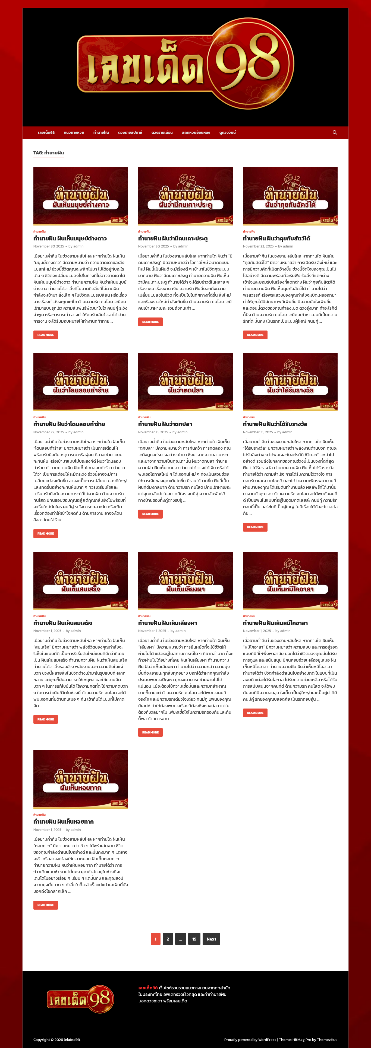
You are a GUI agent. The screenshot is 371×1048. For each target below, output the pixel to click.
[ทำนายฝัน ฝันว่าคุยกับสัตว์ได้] (290, 197)
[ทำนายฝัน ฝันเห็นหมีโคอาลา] (290, 582)
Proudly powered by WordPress (250, 1040)
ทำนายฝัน (101, 132)
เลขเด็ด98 (46, 132)
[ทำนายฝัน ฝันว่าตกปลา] (185, 383)
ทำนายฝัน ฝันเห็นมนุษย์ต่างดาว (70, 238)
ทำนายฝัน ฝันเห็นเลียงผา (167, 623)
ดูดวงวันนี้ (227, 132)
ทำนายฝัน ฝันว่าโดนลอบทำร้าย (69, 424)
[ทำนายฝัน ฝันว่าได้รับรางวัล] (290, 383)
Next (211, 939)
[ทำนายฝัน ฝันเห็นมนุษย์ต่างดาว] (80, 197)
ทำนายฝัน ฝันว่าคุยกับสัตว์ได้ (276, 238)
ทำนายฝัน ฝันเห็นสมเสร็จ (62, 623)
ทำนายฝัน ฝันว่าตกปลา (165, 424)
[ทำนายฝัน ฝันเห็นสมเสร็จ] (80, 582)
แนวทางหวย (74, 132)
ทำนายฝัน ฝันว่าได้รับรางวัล (275, 424)
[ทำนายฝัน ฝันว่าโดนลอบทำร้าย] (80, 383)
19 (194, 939)
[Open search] (335, 132)
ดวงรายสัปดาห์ (130, 132)
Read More (43, 334)
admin (78, 246)
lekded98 (72, 1040)
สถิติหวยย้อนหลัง (196, 132)
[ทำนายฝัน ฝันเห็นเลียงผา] (185, 582)
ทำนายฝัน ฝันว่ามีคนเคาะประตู (173, 238)
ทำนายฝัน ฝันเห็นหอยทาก (63, 821)
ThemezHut (327, 1040)
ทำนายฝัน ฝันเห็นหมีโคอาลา (275, 623)
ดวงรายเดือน (162, 132)
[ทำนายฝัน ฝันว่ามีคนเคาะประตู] (185, 197)
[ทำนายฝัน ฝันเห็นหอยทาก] (80, 780)
